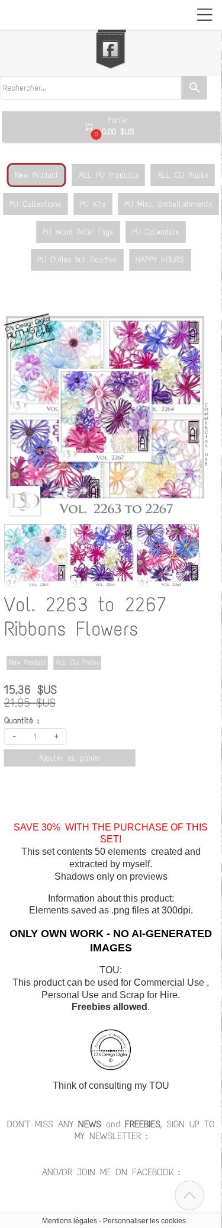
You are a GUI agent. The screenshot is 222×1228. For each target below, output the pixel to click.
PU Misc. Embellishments (168, 204)
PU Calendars (155, 232)
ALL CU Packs (182, 175)
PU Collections (35, 204)
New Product (37, 175)
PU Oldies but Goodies (77, 260)
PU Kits (92, 204)
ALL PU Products (109, 175)
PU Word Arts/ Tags (78, 232)
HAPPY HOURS (160, 260)
